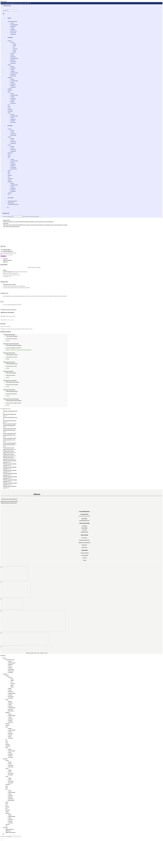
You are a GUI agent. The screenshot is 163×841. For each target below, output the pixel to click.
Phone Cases (11, 670)
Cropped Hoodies (11, 662)
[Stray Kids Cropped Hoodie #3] (28, 221)
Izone (7, 741)
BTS (6, 789)
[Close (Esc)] (4, 838)
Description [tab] (5, 258)
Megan (12, 686)
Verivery (7, 760)
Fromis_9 (7, 725)
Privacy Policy (84, 537)
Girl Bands (5, 673)
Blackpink (7, 712)
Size (2, 251)
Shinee (7, 811)
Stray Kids (8, 813)
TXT (6, 825)
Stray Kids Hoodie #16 (10, 375)
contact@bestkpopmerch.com (84, 520)
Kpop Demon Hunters (10, 659)
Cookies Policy (84, 547)
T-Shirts (9, 665)
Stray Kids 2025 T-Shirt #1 (11, 366)
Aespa (7, 699)
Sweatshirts (10, 664)
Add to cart (3, 256)
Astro (7, 786)
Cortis (7, 776)
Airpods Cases (11, 669)
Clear (12, 251)
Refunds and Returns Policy (84, 540)
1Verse (7, 768)
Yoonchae (13, 683)
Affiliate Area (8, 830)
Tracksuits (10, 667)
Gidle (7, 726)
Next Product (5, 223)
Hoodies (9, 661)
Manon (12, 685)
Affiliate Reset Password (10, 832)
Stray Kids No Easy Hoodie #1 (12, 384)
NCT (6, 808)
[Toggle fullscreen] (2, 838)
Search (4, 10)
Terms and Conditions (85, 552)
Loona (7, 742)
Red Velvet (8, 745)
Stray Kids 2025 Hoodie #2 (11, 338)
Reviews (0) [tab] (5, 261)
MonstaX (7, 806)
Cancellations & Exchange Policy (84, 542)
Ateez (7, 787)
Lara (12, 681)
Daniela (12, 680)
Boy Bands (5, 758)
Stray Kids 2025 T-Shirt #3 (11, 357)
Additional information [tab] (7, 260)
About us (84, 560)
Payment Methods (84, 555)
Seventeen (8, 809)
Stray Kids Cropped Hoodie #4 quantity (8, 252)
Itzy (6, 739)
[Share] (3, 838)
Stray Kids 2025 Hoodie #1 (11, 393)
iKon (6, 805)
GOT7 (7, 803)
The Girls (10, 677)
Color (2, 249)
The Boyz (7, 824)
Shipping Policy (84, 544)
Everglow (7, 723)
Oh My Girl (8, 744)
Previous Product (6, 220)
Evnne (7, 801)
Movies (4, 658)
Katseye (7, 675)
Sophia (12, 678)
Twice (7, 747)
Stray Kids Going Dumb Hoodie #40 (13, 347)
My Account (5, 827)
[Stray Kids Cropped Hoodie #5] (35, 226)
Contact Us (85, 557)
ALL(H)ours (8, 784)
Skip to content (3, 1)
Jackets (9, 736)
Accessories (10, 672)
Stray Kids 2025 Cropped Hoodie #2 (13, 403)
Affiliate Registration (10, 829)
